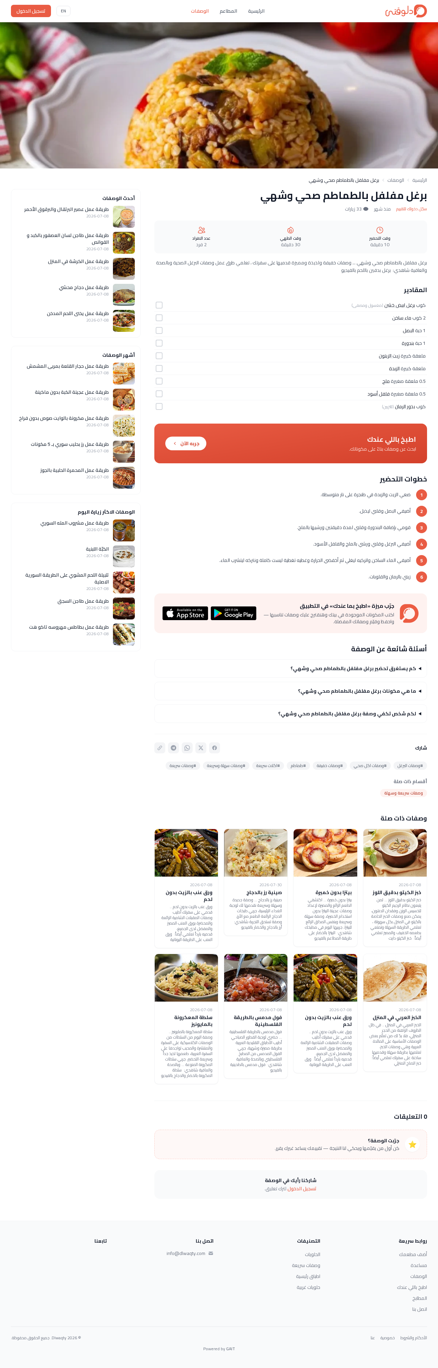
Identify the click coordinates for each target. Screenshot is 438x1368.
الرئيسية (256, 11)
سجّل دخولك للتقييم (411, 209)
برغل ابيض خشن (399, 305)
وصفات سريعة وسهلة (403, 793)
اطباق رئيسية (308, 1276)
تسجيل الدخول (31, 11)
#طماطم (298, 765)
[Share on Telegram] (173, 747)
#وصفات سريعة (183, 765)
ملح (386, 381)
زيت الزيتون (389, 355)
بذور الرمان (405, 406)
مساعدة (419, 1265)
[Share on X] (200, 747)
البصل (408, 330)
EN (63, 11)
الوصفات (200, 11)
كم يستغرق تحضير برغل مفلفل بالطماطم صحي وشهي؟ (353, 668)
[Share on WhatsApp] (187, 747)
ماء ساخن (401, 317)
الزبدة (394, 368)
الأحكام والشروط (413, 1338)
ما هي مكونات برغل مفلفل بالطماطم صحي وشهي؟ (357, 691)
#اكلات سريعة (268, 765)
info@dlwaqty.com (186, 1253)
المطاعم (228, 11)
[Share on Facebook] (214, 747)
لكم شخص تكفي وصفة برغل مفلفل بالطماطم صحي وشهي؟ (347, 713)
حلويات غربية (308, 1287)
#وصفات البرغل (410, 765)
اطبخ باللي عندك (412, 1287)
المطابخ (419, 1298)
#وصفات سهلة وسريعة (226, 765)
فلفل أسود (379, 393)
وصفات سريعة (306, 1265)
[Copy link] (159, 747)
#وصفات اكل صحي (370, 765)
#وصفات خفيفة (330, 765)
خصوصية (388, 1338)
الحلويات (312, 1254)
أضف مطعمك (413, 1254)
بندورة (408, 343)
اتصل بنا (419, 1309)
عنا (373, 1338)
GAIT (230, 1349)
